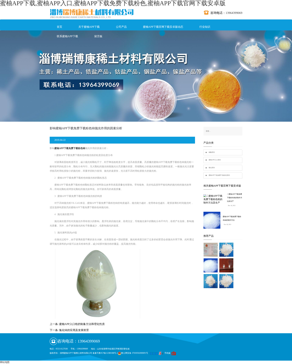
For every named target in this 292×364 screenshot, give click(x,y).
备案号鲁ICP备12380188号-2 (105, 353)
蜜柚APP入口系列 (215, 160)
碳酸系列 (212, 152)
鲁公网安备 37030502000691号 (134, 353)
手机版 (167, 353)
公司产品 (121, 26)
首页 (59, 26)
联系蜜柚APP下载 (67, 36)
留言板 (98, 36)
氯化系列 (212, 167)
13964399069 (234, 13)
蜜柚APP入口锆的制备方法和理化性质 (82, 324)
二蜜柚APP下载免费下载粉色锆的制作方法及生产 (234, 197)
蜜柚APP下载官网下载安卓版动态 (163, 26)
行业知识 (204, 26)
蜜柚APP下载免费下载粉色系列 (219, 175)
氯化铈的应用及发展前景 (74, 330)
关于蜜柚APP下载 (89, 26)
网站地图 (4, 362)
